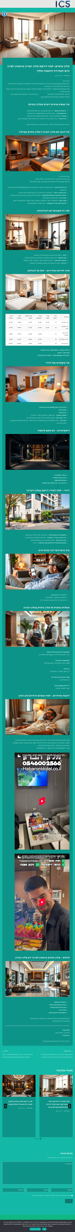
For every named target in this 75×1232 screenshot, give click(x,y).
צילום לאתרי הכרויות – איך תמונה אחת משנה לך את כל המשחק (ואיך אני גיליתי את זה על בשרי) (57, 1054)
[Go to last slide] (69, 1106)
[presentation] (56, 1086)
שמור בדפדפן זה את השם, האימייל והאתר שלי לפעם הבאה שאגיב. (51, 1195)
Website (20, 1190)
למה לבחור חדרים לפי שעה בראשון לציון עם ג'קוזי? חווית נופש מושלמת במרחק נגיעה (58, 1104)
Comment (68, 1164)
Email (45, 1190)
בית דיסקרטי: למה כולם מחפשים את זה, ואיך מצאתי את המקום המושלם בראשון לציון (17, 1054)
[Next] (5, 1106)
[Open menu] (4, 3)
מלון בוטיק (42, 94)
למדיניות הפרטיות (35, 1229)
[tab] (40, 1138)
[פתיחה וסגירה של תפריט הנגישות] (4, 14)
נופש (68, 61)
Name (69, 1190)
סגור (44, 1229)
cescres (66, 75)
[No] (73, 1226)
